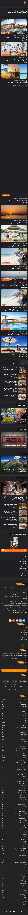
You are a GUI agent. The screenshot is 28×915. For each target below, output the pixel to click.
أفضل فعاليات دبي (22, 681)
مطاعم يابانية (22, 822)
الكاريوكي (23, 776)
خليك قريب (21, 573)
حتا (25, 869)
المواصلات (24, 832)
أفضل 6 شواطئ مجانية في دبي (17, 82)
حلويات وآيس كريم (21, 781)
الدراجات (23, 836)
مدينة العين (22, 702)
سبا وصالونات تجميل (20, 850)
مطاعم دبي (24, 691)
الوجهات (24, 563)
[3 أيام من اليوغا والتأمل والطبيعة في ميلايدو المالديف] (22, 397)
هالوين (23, 755)
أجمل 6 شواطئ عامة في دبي (17, 223)
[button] (14, 544)
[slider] (15, 550)
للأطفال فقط (22, 855)
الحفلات (23, 725)
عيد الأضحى (22, 732)
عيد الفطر (23, 741)
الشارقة (24, 715)
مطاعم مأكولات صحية (20, 815)
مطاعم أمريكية (21, 792)
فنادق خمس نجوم (21, 767)
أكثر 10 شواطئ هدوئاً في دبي (17, 268)
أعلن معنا (23, 575)
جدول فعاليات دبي (14, 684)
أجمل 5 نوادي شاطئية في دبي (17, 334)
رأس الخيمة (23, 878)
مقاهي (23, 825)
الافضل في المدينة (22, 566)
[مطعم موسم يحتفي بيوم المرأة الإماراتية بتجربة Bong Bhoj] (22, 376)
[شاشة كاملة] (3, 550)
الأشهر (14, 363)
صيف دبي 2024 (22, 888)
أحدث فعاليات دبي (9, 678)
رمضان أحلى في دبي (21, 881)
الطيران (23, 841)
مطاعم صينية (22, 809)
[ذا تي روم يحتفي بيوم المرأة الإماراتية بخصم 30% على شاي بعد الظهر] (22, 383)
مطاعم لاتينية (22, 811)
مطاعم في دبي (17, 691)
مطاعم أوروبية (22, 795)
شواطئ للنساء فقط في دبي (18, 246)
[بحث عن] (4, 4)
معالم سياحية (22, 860)
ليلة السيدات (22, 788)
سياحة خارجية (23, 885)
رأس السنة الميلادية (20, 729)
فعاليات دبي (24, 689)
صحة (24, 904)
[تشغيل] (25, 550)
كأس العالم (22, 746)
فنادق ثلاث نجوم (21, 764)
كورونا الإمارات (22, 894)
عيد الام (23, 736)
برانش (23, 778)
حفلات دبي (7, 684)
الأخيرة (23, 363)
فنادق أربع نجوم (21, 760)
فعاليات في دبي (16, 689)
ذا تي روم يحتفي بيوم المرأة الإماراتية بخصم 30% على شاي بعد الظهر (9, 382)
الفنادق (24, 559)
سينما (23, 853)
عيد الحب (23, 739)
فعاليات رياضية (21, 743)
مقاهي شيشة (22, 827)
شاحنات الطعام (21, 785)
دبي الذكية (24, 876)
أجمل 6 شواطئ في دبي (19, 357)
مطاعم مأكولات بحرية (20, 813)
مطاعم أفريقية (21, 790)
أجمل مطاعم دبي (18, 678)
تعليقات (5, 363)
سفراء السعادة (23, 883)
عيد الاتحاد (23, 734)
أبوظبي (24, 678)
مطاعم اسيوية (22, 797)
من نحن (23, 570)
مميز (25, 897)
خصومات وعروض (22, 871)
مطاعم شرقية (22, 806)
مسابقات (23, 708)
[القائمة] (2, 4)
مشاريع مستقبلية (22, 568)
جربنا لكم (24, 867)
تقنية (25, 864)
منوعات (24, 899)
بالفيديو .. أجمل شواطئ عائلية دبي (16, 310)
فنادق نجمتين (22, 771)
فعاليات (5, 686)
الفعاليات (24, 556)
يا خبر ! (24, 901)
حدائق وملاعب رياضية (20, 848)
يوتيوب (23, 711)
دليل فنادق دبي (20, 686)
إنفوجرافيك (23, 704)
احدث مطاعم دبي (14, 681)
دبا (24, 720)
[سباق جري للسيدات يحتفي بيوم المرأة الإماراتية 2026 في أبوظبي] (22, 390)
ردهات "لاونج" (22, 783)
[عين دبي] (25, 3)
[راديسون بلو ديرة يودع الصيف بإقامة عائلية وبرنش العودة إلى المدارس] (22, 370)
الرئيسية (24, 713)
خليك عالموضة (23, 874)
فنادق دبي (9, 689)
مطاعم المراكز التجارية (20, 799)
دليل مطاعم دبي (12, 686)
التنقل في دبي (22, 834)
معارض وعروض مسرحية (19, 748)
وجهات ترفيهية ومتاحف (20, 862)
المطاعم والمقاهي (22, 561)
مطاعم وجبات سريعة (20, 820)
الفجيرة (24, 718)
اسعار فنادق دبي (6, 681)
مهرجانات (23, 753)
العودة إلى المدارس (20, 727)
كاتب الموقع (23, 35)
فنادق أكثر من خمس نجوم (19, 762)
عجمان (24, 892)
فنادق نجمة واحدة (21, 769)
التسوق (23, 846)
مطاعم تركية (22, 802)
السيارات (23, 839)
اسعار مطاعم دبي (22, 684)
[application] (14, 544)
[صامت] (5, 550)
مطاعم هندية (22, 818)
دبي (25, 686)
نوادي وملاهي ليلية (21, 829)
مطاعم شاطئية (21, 804)
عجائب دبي (23, 890)
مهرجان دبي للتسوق (20, 750)
